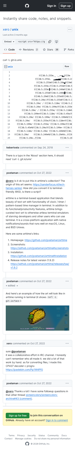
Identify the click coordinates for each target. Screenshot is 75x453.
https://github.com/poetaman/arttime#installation (39, 255)
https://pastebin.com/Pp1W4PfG (24, 369)
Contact (8, 438)
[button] (50, 41)
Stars (52, 49)
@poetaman (18, 351)
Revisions (30, 49)
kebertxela (12, 147)
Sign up (66, 5)
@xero (10, 180)
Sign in (51, 5)
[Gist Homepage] (27, 6)
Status (42, 435)
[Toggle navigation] (5, 5)
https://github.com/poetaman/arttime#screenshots (40, 248)
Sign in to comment (57, 420)
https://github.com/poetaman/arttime (46, 240)
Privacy (21, 435)
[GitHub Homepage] (27, 444)
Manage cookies (23, 438)
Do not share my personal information (52, 438)
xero (6, 29)
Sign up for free (18, 415)
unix (15, 29)
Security (32, 435)
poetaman (12, 172)
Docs (64, 435)
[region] (37, 105)
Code (11, 49)
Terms (11, 435)
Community (53, 435)
